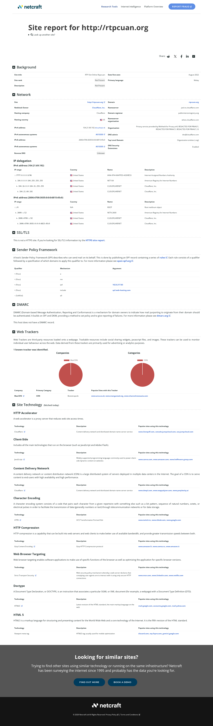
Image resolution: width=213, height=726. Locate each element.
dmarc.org (162, 315)
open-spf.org (124, 260)
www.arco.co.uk (98, 396)
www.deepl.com (145, 490)
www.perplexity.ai (181, 490)
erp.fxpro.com (156, 633)
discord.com (143, 633)
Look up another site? (44, 34)
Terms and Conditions (129, 714)
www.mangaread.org (114, 396)
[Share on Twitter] (175, 56)
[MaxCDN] (23, 396)
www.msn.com (144, 575)
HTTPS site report (95, 240)
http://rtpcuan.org (95, 102)
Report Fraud (180, 6)
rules (162, 257)
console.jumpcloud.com (165, 431)
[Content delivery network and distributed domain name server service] (24, 431)
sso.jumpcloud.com (185, 431)
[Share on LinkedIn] (187, 56)
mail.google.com (145, 606)
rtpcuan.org (194, 102)
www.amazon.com (161, 459)
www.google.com (173, 520)
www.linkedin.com (160, 575)
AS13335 (99, 134)
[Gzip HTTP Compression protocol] (34, 546)
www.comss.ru (159, 546)
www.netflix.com (176, 575)
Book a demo (122, 682)
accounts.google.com (162, 606)
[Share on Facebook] (181, 56)
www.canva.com (145, 459)
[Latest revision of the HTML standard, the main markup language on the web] (22, 606)
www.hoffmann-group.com (181, 459)
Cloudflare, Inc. (98, 107)
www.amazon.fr (145, 546)
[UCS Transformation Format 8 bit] (20, 520)
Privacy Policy (111, 714)
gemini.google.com (171, 633)
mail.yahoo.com (179, 606)
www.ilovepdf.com (146, 431)
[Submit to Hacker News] (193, 56)
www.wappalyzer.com (162, 490)
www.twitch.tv (144, 520)
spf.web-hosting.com (122, 290)
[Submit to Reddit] (168, 56)
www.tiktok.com (159, 520)
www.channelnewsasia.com (136, 396)
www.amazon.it (172, 546)
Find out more (89, 682)
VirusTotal (99, 128)
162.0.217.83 (118, 284)
